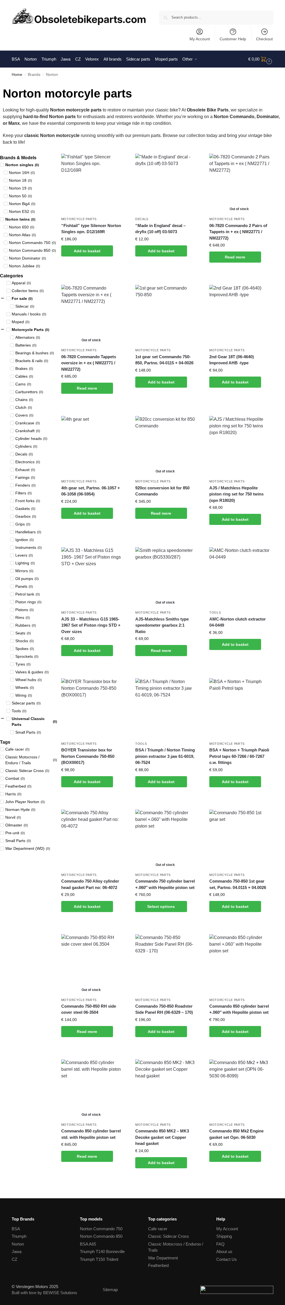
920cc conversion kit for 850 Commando (162, 491)
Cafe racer (157, 1228)
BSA (16, 1228)
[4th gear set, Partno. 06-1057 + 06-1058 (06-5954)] (91, 446)
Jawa (16, 1251)
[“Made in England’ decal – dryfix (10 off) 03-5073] (165, 184)
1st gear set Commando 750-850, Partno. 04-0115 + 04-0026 (164, 359)
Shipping (224, 1236)
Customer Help (233, 39)
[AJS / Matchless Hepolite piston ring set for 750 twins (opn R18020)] (239, 446)
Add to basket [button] (87, 251)
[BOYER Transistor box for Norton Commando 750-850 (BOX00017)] (91, 708)
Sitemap (110, 1289)
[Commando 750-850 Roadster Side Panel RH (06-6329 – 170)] (165, 964)
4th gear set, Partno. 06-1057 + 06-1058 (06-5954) (90, 491)
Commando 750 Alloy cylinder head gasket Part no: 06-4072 (90, 884)
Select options (161, 906)
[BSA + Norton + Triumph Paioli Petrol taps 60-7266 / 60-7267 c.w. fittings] (239, 708)
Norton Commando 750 (101, 1228)
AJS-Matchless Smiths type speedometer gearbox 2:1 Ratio (162, 625)
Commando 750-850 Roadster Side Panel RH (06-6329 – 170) (164, 1009)
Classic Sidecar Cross (168, 1236)
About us (224, 1251)
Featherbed (158, 1265)
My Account (200, 39)
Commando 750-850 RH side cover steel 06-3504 (88, 1009)
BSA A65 (88, 1244)
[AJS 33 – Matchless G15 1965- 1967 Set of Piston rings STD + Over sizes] (91, 577)
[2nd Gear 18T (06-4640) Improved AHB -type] (239, 315)
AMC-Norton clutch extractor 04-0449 (237, 622)
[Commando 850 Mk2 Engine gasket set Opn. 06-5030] (239, 1089)
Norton (18, 1244)
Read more (235, 257)
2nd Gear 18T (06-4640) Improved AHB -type (231, 359)
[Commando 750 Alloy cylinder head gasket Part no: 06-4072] (91, 840)
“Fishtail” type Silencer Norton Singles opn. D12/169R (91, 228)
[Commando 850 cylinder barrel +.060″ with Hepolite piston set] (239, 964)
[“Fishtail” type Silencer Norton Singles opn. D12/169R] (91, 184)
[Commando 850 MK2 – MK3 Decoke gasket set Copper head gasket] (165, 1089)
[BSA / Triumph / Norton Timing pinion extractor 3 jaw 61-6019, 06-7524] (165, 708)
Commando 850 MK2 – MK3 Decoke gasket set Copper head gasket (162, 1137)
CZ (14, 1259)
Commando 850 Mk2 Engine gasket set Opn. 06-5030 (236, 1134)
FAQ (220, 1244)
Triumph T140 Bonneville (102, 1251)
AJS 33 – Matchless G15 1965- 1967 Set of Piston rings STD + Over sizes (91, 625)
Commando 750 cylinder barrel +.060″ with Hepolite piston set (165, 884)
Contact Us (226, 1259)
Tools (215, 612)
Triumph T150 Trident (99, 1259)
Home (17, 75)
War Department (163, 1258)
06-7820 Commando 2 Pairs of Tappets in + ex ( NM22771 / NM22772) (238, 231)
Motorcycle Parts (79, 219)
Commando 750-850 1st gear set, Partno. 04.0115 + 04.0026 (237, 884)
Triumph (19, 1236)
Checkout (264, 39)
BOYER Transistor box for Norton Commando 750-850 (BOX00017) (87, 756)
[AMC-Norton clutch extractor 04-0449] (239, 577)
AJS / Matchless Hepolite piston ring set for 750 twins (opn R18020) (236, 494)
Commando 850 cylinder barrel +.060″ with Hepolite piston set (239, 1009)
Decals (141, 219)
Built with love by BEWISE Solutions (44, 1292)
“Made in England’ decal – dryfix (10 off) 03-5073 (160, 228)
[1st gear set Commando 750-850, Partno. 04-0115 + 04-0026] (165, 315)
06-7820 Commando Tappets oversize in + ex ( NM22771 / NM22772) (88, 363)
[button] (260, 59)
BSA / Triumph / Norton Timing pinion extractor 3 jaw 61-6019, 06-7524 (165, 756)
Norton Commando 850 (101, 1236)
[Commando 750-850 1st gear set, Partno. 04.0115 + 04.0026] (239, 840)
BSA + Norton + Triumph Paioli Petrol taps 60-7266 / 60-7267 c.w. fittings (239, 756)
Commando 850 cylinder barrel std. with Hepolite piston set (91, 1134)
